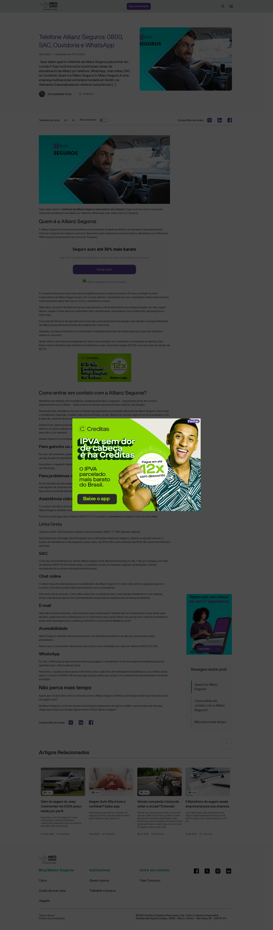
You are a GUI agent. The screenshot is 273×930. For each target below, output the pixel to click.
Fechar (193, 421)
